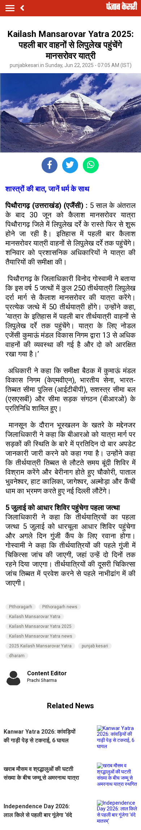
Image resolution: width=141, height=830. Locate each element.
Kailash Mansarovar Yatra (34, 616)
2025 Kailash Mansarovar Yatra (40, 645)
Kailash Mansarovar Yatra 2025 (40, 626)
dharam (17, 655)
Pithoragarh (20, 606)
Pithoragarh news (59, 606)
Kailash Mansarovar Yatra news (40, 636)
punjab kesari (95, 645)
